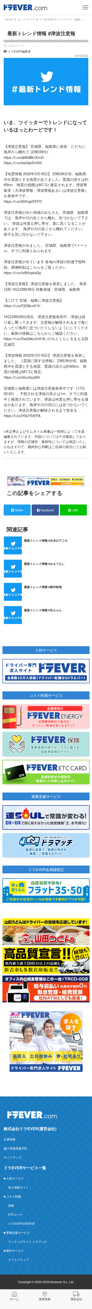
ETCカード (15, 1214)
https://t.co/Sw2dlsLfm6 (22, 338)
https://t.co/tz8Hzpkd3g (22, 272)
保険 (11, 1205)
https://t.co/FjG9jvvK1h (22, 305)
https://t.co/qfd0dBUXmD (24, 157)
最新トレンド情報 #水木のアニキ (46, 540)
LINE (74, 510)
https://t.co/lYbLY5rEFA (22, 415)
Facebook (47, 510)
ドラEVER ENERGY (21, 1223)
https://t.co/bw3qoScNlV (23, 162)
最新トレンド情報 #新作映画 (43, 587)
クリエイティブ (18, 1259)
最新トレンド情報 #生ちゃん (43, 610)
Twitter (18, 510)
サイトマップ (12, 1157)
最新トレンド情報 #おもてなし (44, 563)
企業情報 (9, 1139)
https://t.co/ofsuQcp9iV (22, 377)
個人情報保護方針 (15, 1148)
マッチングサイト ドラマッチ (27, 1241)
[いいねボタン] (84, 109)
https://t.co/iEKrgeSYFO (23, 201)
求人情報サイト (18, 1187)
